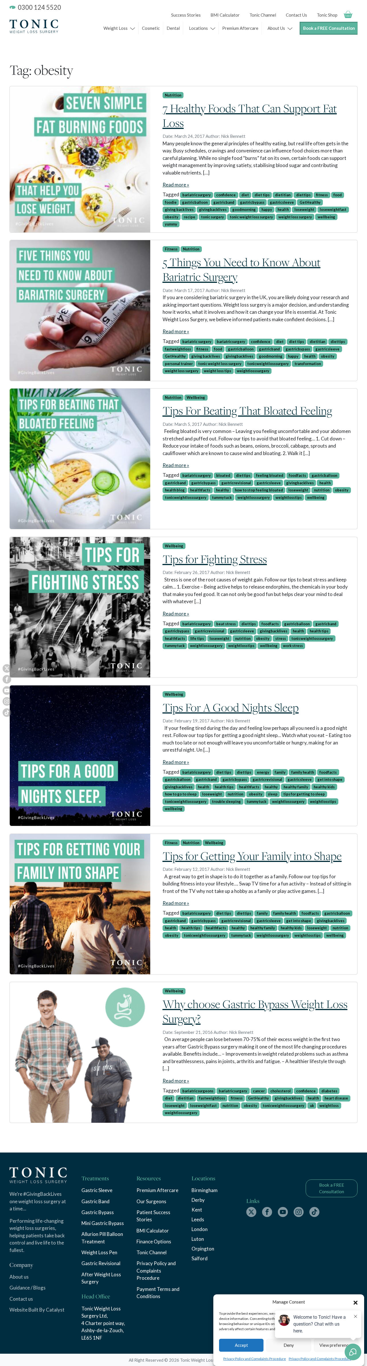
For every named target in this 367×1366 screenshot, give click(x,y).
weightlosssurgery (253, 371)
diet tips (262, 195)
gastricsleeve (282, 202)
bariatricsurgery (196, 195)
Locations (198, 28)
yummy (171, 224)
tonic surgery (212, 217)
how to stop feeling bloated (259, 490)
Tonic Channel (262, 14)
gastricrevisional (236, 483)
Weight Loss (116, 28)
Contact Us (296, 14)
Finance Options (153, 1241)
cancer (259, 1091)
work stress (293, 645)
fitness (322, 195)
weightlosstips (289, 497)
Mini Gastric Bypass (102, 1223)
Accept (241, 1345)
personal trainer (179, 363)
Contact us (21, 1299)
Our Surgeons (151, 1201)
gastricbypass (252, 202)
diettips (303, 195)
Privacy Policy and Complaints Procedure (254, 1359)
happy (266, 209)
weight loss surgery (295, 217)
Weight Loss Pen (99, 1252)
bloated (223, 475)
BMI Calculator (225, 14)
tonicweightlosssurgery (268, 363)
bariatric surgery (196, 341)
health (283, 209)
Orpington (203, 1249)
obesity (171, 217)
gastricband (223, 202)
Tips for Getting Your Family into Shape (252, 855)
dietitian (282, 195)
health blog (175, 490)
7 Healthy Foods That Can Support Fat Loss (250, 115)
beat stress (226, 624)
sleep (273, 794)
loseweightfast (333, 209)
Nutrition (173, 95)
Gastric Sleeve (96, 1190)
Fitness (171, 249)
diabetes (329, 1091)
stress (280, 638)
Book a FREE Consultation (329, 28)
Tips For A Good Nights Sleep (231, 707)
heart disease (336, 1098)
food (337, 195)
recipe (189, 217)
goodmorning (244, 209)
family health (302, 772)
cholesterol (280, 1091)
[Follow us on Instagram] (299, 1212)
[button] (355, 1302)
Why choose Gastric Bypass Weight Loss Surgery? (255, 1011)
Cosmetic (151, 28)
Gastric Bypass (97, 1212)
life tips (197, 638)
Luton (198, 1239)
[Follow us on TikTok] (314, 1212)
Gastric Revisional (100, 1263)
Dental (173, 28)
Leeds (198, 1219)
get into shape (329, 779)
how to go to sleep (181, 794)
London (200, 1229)
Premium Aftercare (240, 28)
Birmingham (205, 1190)
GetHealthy (310, 202)
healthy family (296, 787)
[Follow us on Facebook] (267, 1212)
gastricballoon (195, 202)
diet (245, 195)
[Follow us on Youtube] (283, 1212)
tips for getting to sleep (304, 794)
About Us (276, 28)
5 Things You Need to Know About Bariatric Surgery (242, 269)
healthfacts (200, 490)
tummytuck (222, 497)
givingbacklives (213, 209)
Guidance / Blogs (27, 1288)
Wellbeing (196, 397)
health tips (319, 631)
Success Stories (186, 14)
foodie (171, 202)
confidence (226, 195)
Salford (200, 1258)
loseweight (304, 209)
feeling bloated (269, 475)
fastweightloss (178, 349)
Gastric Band (95, 1201)
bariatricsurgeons (197, 1091)
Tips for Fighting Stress (215, 558)
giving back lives (179, 209)
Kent (197, 1210)
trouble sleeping (226, 801)
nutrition (321, 490)
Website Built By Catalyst (37, 1310)
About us (19, 1277)
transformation (307, 363)
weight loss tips (217, 371)
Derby (198, 1200)
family (280, 772)
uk (312, 1105)
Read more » (176, 185)
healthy (222, 490)
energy (263, 772)
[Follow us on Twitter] (251, 1212)
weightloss (329, 1105)
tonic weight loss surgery (251, 217)
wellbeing (326, 217)
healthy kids (324, 787)
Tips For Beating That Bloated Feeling (247, 410)
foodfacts (297, 475)
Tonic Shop (327, 14)
